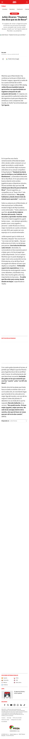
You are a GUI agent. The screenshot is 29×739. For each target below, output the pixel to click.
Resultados (12, 9)
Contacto (3, 717)
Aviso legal (9, 717)
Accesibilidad (4, 721)
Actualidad (4, 9)
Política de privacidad (17, 717)
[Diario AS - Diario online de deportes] (14, 2)
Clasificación (20, 9)
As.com (3, 52)
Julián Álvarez (13, 421)
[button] (2, 59)
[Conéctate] (27, 2)
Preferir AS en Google (13, 59)
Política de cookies (5, 719)
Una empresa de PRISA (14, 727)
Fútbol (3, 6)
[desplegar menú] (2, 2)
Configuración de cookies (16, 719)
